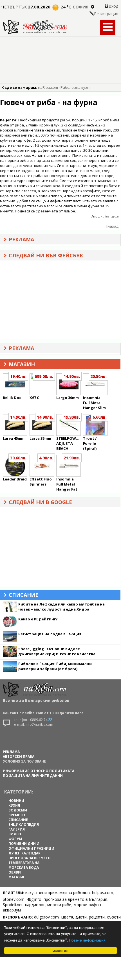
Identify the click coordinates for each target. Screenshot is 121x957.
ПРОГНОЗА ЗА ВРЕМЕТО (29, 858)
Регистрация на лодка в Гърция (49, 633)
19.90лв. (72, 417)
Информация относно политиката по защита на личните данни (38, 773)
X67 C (34, 397)
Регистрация (106, 13)
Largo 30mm (67, 397)
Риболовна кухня (75, 87)
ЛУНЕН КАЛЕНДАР (24, 853)
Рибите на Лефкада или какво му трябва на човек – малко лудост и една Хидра (61, 607)
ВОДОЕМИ (17, 810)
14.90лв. (72, 376)
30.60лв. (18, 458)
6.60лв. (100, 417)
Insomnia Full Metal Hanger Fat (66, 484)
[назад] (113, 226)
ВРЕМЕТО (16, 815)
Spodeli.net (13, 904)
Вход (113, 6)
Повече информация (87, 940)
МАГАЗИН (17, 877)
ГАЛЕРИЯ (16, 829)
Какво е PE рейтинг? (38, 619)
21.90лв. (72, 458)
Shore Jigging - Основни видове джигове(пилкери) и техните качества (56, 651)
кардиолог (35, 904)
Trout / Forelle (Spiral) (90, 443)
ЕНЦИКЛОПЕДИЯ (23, 824)
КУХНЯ (14, 805)
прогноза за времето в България (75, 899)
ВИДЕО (14, 834)
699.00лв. (44, 376)
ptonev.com (13, 899)
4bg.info (34, 899)
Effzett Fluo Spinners (41, 482)
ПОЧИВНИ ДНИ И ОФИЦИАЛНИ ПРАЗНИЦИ (31, 846)
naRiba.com (48, 87)
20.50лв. (98, 376)
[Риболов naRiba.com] (35, 32)
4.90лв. (46, 458)
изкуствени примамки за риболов (57, 892)
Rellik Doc (12, 397)
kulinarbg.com (110, 216)
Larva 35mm (40, 438)
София (81, 7)
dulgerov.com (46, 917)
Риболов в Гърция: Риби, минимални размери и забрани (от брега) (55, 666)
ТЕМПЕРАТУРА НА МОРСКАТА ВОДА (23, 865)
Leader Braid (15, 479)
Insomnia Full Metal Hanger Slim (94, 402)
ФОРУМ (15, 838)
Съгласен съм (60, 950)
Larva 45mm (13, 438)
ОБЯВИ (14, 872)
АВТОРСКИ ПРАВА (18, 756)
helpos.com (102, 892)
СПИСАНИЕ (18, 819)
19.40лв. (18, 376)
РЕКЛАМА (11, 751)
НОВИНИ (16, 800)
